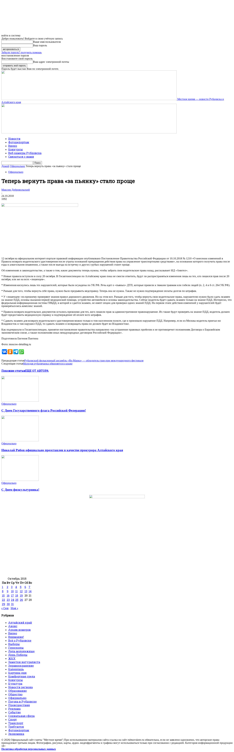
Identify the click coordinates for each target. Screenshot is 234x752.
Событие (14, 712)
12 (21, 591)
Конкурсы (15, 149)
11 (16, 591)
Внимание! (16, 637)
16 (8, 595)
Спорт (12, 719)
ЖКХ (11, 658)
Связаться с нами (21, 156)
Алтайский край (20, 622)
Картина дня (17, 673)
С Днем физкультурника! (20, 489)
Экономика (16, 734)
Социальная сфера (21, 716)
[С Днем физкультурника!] (20, 479)
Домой (5, 166)
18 (16, 595)
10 (12, 591)
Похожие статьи (13, 370)
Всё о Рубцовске (19, 640)
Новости (14, 138)
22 (3, 600)
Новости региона (20, 687)
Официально (17, 166)
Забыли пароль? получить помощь (21, 52)
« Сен (5, 608)
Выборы (14, 644)
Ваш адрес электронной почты (51, 61)
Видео (12, 146)
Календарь (16, 669)
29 (3, 604)
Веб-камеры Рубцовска (24, 153)
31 (12, 604)
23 (8, 600)
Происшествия (19, 705)
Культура (15, 683)
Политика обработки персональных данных (28, 749)
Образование (17, 690)
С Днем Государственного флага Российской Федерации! (43, 410)
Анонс (12, 626)
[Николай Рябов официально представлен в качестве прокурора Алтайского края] (20, 440)
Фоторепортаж (18, 142)
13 (25, 591)
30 (8, 604)
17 (12, 595)
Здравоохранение (21, 665)
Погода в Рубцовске (22, 701)
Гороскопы (16, 647)
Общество (15, 694)
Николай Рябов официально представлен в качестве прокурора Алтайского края (62, 450)
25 (16, 600)
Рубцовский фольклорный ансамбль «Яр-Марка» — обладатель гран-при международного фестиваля (83, 360)
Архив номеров (19, 629)
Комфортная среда (21, 676)
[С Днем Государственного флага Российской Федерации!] (20, 400)
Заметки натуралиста (24, 662)
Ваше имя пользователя (47, 41)
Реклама (14, 708)
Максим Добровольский (15, 189)
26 (21, 600)
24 (12, 600)
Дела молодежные (21, 651)
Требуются (16, 726)
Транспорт (15, 723)
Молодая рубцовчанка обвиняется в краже (47, 363)
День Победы (17, 655)
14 (30, 591)
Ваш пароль (40, 45)
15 (3, 595)
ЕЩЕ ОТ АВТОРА (37, 370)
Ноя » (14, 608)
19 (21, 595)
